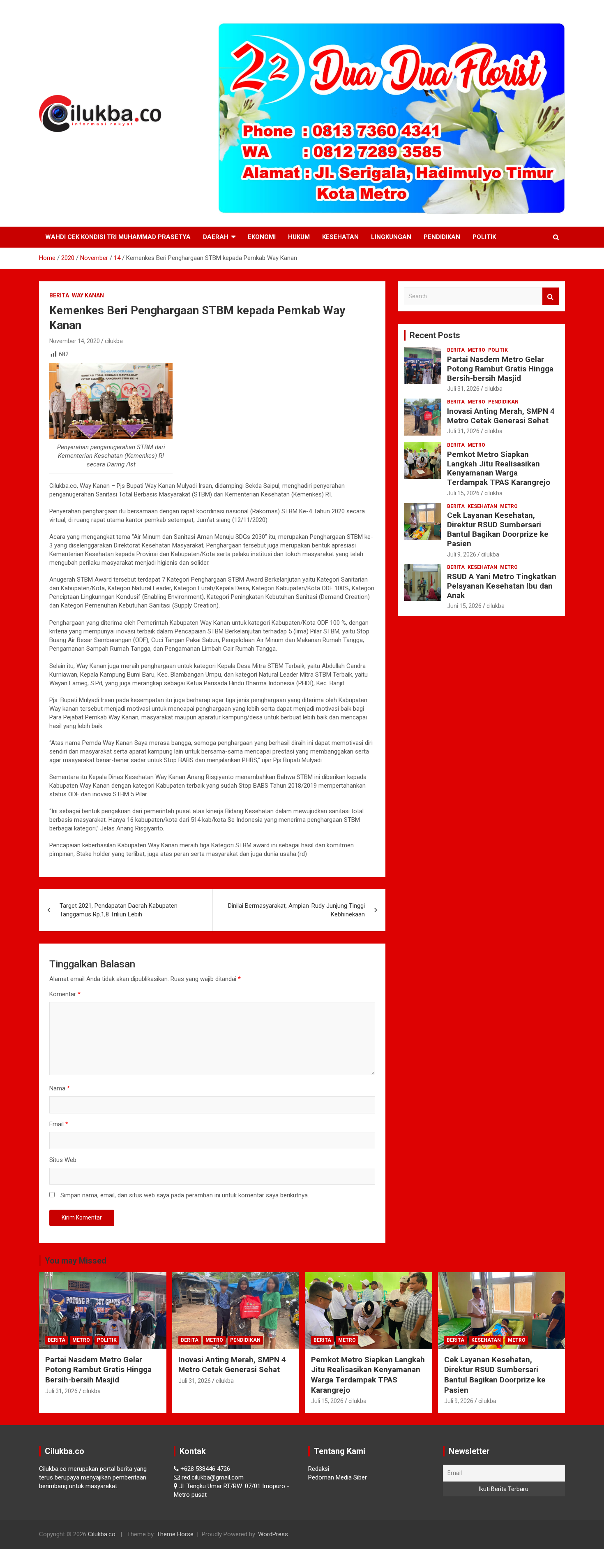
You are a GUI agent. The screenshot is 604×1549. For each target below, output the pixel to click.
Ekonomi (262, 237)
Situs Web (62, 1160)
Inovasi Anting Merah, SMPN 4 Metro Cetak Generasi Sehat (501, 415)
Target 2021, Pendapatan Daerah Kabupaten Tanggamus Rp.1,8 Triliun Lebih (119, 910)
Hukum (299, 237)
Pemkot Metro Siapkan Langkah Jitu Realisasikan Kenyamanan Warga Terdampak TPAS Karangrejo (498, 468)
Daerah (215, 237)
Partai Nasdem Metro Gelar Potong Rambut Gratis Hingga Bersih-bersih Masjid (500, 369)
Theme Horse (175, 1534)
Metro (476, 350)
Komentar (65, 994)
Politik (484, 237)
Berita (59, 295)
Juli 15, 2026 (463, 493)
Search (550, 296)
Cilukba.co (101, 1534)
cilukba (114, 341)
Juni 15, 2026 (464, 606)
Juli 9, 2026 (461, 554)
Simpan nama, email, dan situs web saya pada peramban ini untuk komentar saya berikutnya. (184, 1195)
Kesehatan (340, 237)
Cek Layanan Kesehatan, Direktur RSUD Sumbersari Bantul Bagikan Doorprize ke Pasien (498, 529)
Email (58, 1124)
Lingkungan (391, 237)
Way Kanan (88, 295)
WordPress (273, 1534)
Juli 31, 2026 (463, 388)
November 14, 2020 (74, 341)
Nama (59, 1088)
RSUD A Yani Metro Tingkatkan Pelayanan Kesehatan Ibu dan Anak (501, 586)
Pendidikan (442, 237)
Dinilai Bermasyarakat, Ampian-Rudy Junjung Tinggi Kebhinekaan (296, 910)
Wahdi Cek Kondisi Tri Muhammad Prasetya (118, 237)
